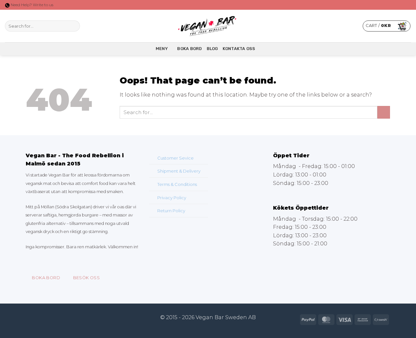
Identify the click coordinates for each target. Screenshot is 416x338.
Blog (212, 48)
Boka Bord (189, 48)
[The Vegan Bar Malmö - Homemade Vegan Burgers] (208, 26)
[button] (386, 26)
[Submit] (74, 26)
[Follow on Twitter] (101, 26)
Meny (162, 48)
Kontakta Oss (239, 48)
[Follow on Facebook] (84, 26)
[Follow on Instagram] (93, 26)
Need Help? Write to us (31, 4)
